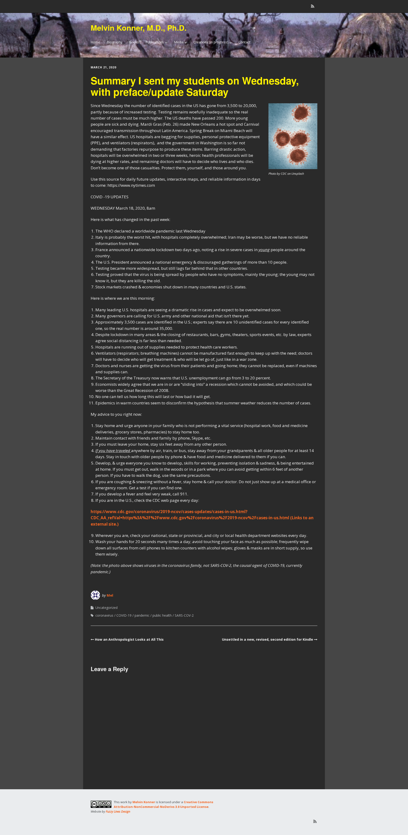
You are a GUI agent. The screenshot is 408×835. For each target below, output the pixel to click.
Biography (114, 42)
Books (134, 42)
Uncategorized (106, 607)
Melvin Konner (143, 802)
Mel (110, 595)
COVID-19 (124, 615)
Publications (154, 42)
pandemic (142, 615)
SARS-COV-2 (184, 615)
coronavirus (104, 615)
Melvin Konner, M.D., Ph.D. (139, 27)
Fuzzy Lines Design (118, 811)
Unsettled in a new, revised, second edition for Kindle (267, 639)
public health (162, 615)
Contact (244, 42)
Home (95, 42)
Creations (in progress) (211, 42)
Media (178, 42)
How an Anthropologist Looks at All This (129, 639)
